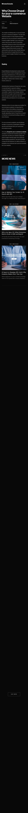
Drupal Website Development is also (11, 71)
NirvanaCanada (7, 4)
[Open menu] (24, 3)
